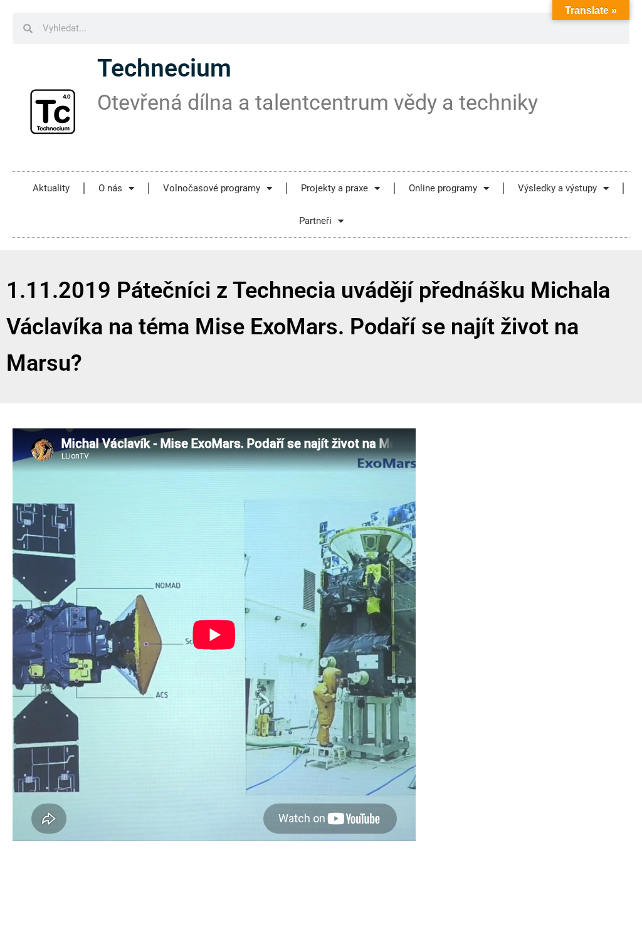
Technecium (164, 68)
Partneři (315, 220)
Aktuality (51, 188)
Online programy (443, 188)
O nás (110, 188)
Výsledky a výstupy (557, 188)
